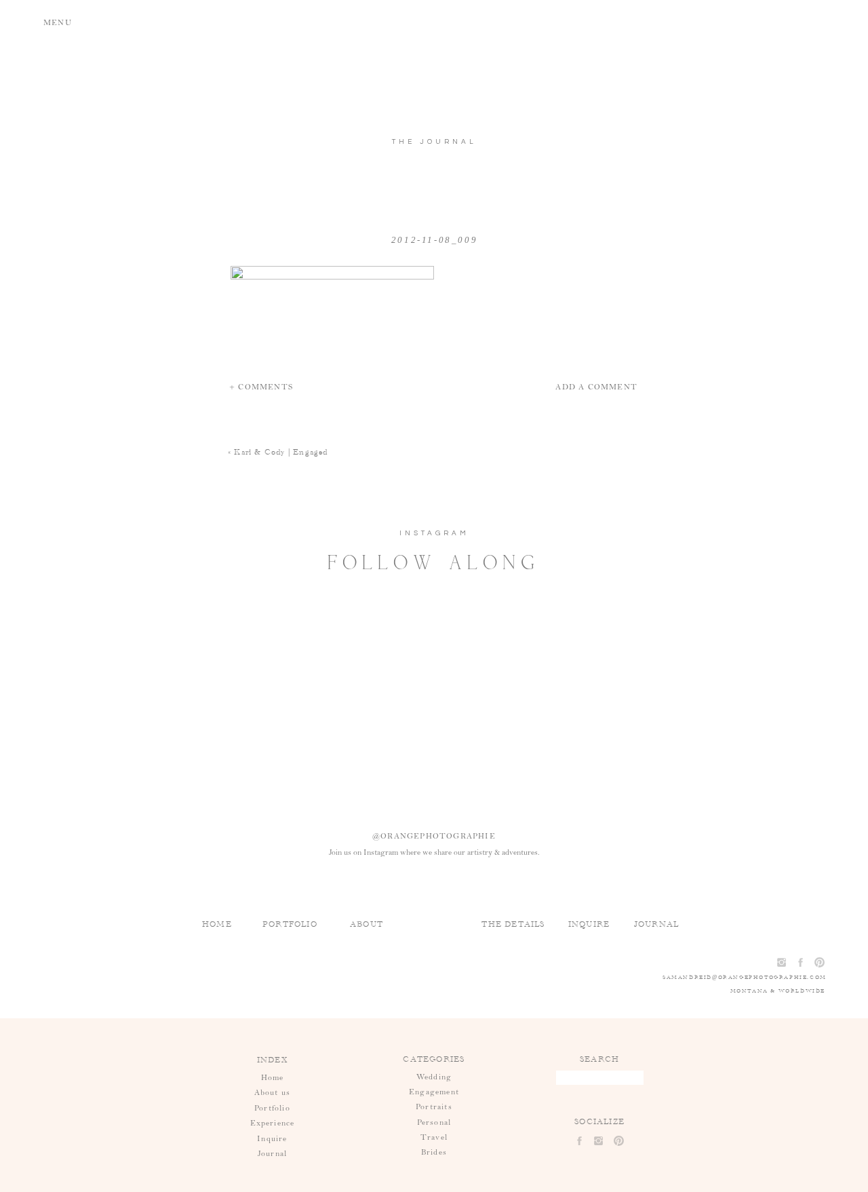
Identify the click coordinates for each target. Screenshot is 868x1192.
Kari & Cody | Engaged (281, 452)
